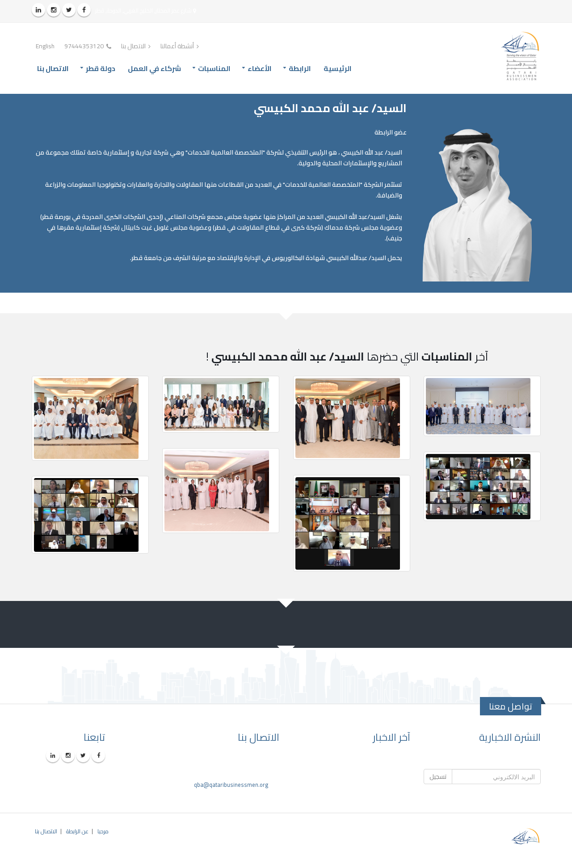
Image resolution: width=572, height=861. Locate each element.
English (45, 46)
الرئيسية (338, 68)
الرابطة (300, 68)
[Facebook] (84, 10)
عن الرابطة (77, 831)
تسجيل (437, 776)
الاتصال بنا (134, 46)
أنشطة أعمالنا (177, 46)
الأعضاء (260, 68)
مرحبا (103, 831)
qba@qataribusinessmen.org (231, 785)
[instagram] (53, 10)
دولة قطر (100, 68)
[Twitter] (69, 10)
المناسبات (214, 68)
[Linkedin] (38, 10)
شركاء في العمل (154, 68)
